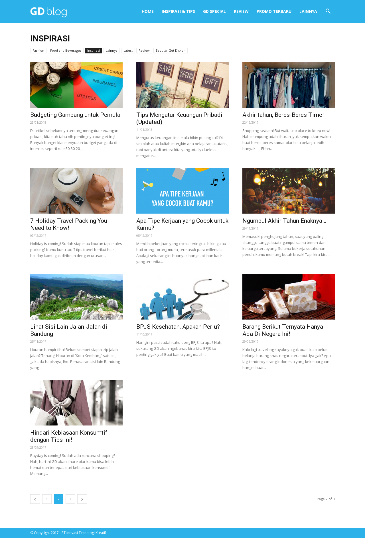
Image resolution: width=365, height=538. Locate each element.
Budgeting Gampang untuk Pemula (75, 114)
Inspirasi (93, 50)
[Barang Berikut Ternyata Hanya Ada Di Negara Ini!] (288, 297)
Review (241, 11)
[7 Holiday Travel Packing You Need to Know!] (76, 191)
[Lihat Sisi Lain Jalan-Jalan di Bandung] (76, 297)
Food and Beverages (65, 50)
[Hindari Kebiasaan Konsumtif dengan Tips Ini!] (76, 402)
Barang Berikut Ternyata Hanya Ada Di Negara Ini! (282, 330)
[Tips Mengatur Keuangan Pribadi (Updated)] (182, 85)
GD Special (214, 11)
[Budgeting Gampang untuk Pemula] (76, 85)
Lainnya (308, 11)
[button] (328, 11)
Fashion (38, 50)
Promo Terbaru (274, 11)
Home (148, 11)
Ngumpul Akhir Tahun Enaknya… (284, 220)
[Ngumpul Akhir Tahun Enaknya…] (288, 191)
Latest (128, 50)
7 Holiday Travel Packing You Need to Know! (68, 224)
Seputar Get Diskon (170, 50)
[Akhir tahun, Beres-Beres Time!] (288, 85)
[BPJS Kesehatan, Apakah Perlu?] (182, 297)
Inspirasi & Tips (178, 11)
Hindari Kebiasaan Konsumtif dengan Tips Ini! (69, 436)
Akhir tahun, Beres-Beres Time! (283, 114)
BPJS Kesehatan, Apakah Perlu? (178, 326)
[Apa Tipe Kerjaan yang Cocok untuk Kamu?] (182, 191)
